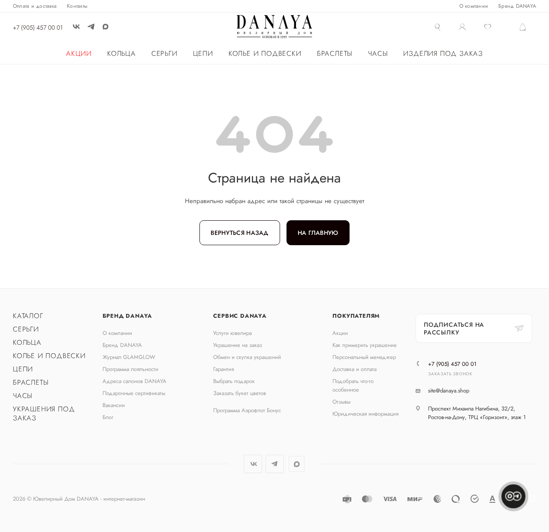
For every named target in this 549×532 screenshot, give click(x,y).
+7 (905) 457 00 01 (38, 27)
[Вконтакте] (76, 26)
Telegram (274, 464)
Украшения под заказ (44, 413)
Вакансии (114, 405)
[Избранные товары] (492, 28)
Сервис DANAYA (239, 316)
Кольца (27, 342)
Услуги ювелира (232, 333)
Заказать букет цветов (239, 393)
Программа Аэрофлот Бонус (247, 410)
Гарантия (223, 369)
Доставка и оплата (354, 369)
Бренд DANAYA (128, 316)
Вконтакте (253, 464)
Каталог (28, 316)
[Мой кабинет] (462, 28)
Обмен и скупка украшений (247, 357)
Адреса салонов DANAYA (134, 381)
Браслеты (30, 382)
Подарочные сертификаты (134, 393)
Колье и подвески (49, 356)
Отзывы (341, 402)
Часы (23, 396)
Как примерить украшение (364, 345)
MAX (105, 26)
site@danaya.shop (448, 390)
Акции (340, 333)
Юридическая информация (365, 414)
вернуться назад (239, 232)
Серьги (26, 329)
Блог (108, 417)
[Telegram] (91, 26)
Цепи (23, 369)
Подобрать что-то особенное (353, 385)
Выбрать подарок (234, 381)
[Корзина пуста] (527, 28)
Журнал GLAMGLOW (129, 357)
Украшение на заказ (237, 345)
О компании (117, 333)
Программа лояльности (130, 369)
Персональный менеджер (364, 357)
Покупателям (356, 316)
